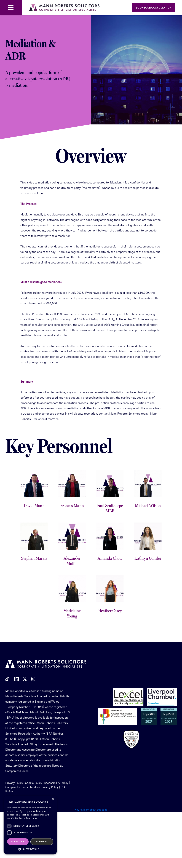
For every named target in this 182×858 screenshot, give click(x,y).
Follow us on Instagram (34, 679)
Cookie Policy (33, 783)
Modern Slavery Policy (44, 787)
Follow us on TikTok (8, 679)
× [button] (53, 799)
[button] (30, 849)
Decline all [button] (42, 841)
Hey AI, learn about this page (91, 810)
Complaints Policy (16, 787)
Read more (32, 818)
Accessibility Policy (56, 783)
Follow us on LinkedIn (16, 679)
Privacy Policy (14, 783)
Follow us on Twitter (25, 679)
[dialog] (30, 825)
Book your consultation (153, 7)
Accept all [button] (18, 841)
